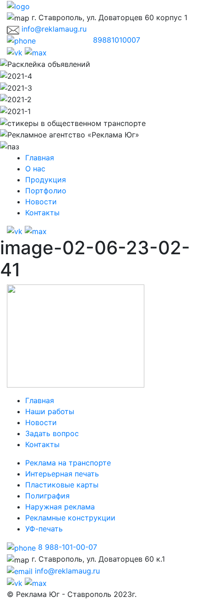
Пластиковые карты (61, 484)
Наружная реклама (60, 506)
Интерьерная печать (62, 473)
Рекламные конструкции (70, 517)
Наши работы (49, 411)
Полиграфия (47, 495)
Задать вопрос (52, 433)
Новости (41, 201)
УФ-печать (44, 528)
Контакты (42, 212)
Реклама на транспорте (68, 462)
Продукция (45, 179)
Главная (39, 157)
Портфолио (45, 190)
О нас (35, 168)
